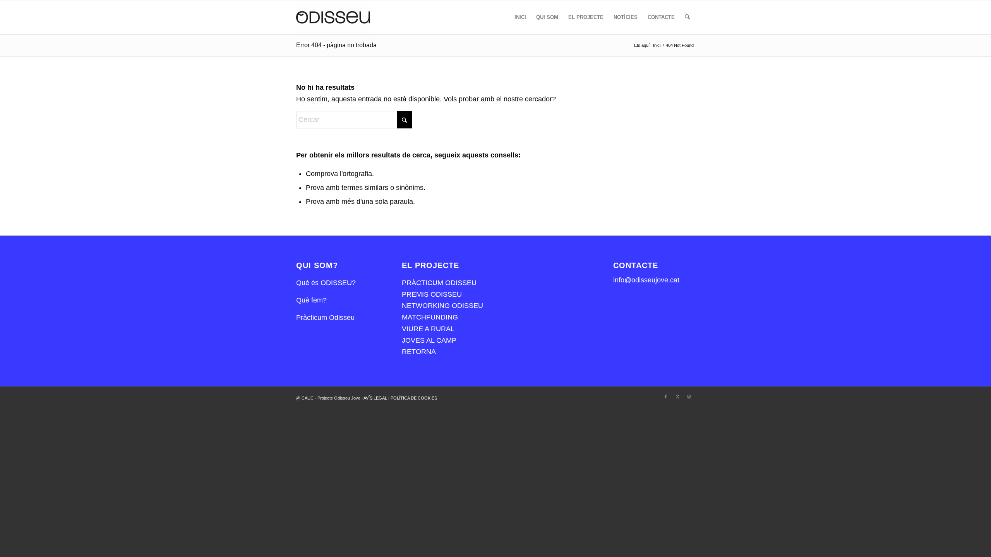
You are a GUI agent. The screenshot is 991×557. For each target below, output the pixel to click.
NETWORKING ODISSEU (442, 305)
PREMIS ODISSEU (432, 294)
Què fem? (311, 300)
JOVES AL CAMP (429, 340)
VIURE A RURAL (428, 329)
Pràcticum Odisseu (325, 317)
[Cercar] (687, 17)
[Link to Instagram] (689, 396)
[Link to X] (677, 396)
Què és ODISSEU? (326, 283)
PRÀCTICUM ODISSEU (439, 283)
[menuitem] (520, 17)
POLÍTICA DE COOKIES (414, 398)
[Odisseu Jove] (333, 17)
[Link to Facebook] (666, 396)
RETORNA (419, 351)
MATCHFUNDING (430, 317)
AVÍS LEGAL (375, 398)
